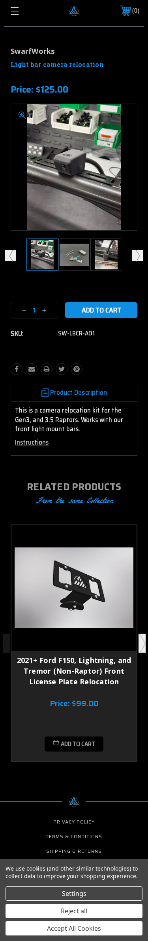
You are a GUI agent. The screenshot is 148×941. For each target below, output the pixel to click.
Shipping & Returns (74, 851)
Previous (11, 255)
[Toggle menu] (23, 11)
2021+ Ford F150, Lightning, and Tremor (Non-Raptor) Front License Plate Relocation (74, 670)
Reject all (74, 911)
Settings (74, 893)
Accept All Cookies (74, 928)
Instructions (32, 442)
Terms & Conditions (74, 836)
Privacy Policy (74, 822)
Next (137, 255)
